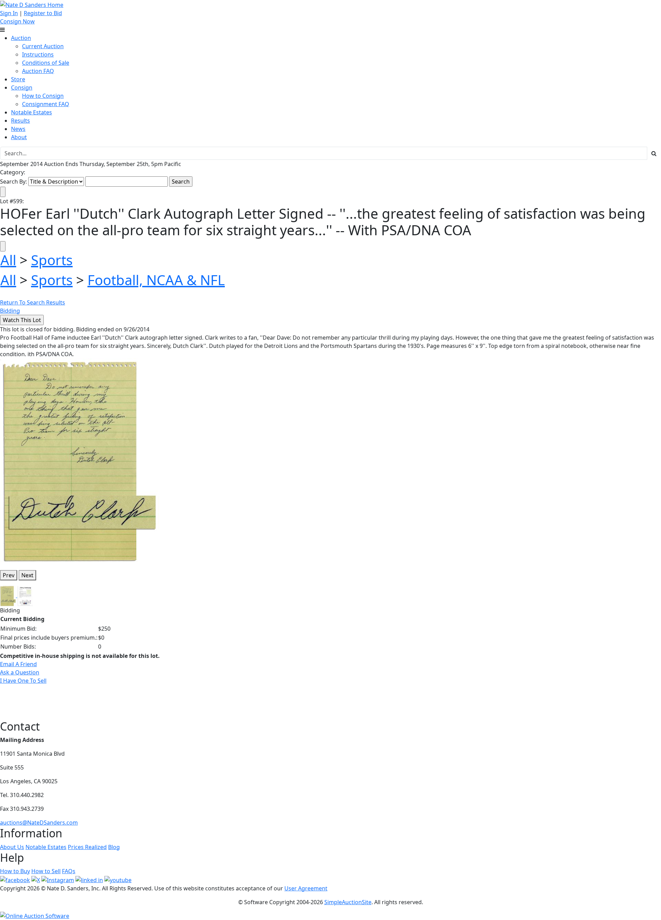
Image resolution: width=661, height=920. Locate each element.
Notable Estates (31, 112)
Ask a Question (19, 672)
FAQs (68, 871)
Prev (8, 575)
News (18, 129)
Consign (21, 87)
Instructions (38, 54)
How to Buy (15, 871)
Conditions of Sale (45, 62)
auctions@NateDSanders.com (39, 822)
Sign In (9, 13)
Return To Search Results (32, 302)
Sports (52, 259)
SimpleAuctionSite (347, 902)
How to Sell (46, 871)
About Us (12, 847)
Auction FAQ (38, 71)
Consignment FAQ (45, 104)
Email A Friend (18, 664)
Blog (114, 847)
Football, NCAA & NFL (156, 279)
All (8, 259)
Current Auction (43, 46)
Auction (21, 38)
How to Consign (43, 96)
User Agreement (305, 888)
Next (27, 575)
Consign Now (17, 21)
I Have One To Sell (23, 680)
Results (20, 120)
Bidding (10, 310)
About (19, 137)
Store (18, 79)
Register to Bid (43, 13)
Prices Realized (87, 847)
